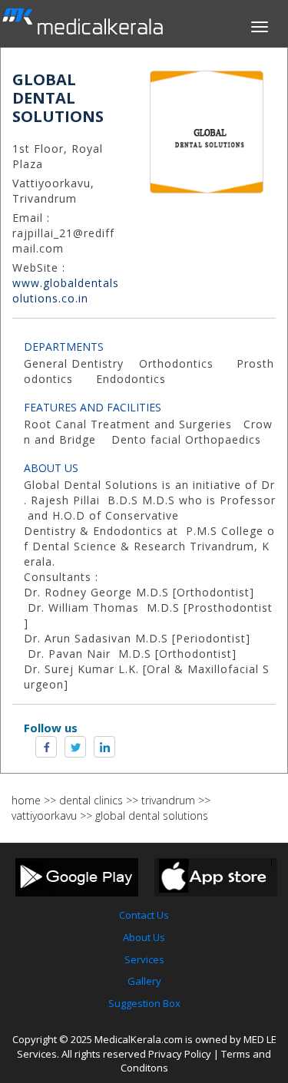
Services (144, 959)
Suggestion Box (144, 1003)
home (26, 800)
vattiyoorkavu (44, 815)
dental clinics (91, 800)
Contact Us (144, 915)
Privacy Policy (179, 1054)
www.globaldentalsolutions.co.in (65, 290)
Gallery (144, 981)
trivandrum (168, 800)
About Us (144, 937)
